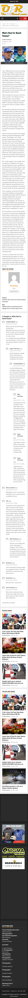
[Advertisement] (13, 810)
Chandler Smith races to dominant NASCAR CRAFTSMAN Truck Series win (12, 682)
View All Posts (14, 291)
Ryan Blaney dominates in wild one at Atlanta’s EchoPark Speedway (12, 787)
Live (25, 18)
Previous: (14, 299)
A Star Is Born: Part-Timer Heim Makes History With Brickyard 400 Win (13, 632)
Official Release (6, 635)
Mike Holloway (7, 39)
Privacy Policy (6, 991)
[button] (2, 18)
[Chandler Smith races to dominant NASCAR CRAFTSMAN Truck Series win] (14, 671)
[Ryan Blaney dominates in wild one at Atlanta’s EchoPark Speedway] (14, 776)
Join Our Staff (21, 991)
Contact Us (14, 991)
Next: (12, 306)
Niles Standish (10, 488)
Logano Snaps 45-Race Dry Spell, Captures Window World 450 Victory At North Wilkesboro (13, 657)
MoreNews (23, 994)
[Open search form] (17, 18)
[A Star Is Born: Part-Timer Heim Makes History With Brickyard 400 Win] (14, 621)
